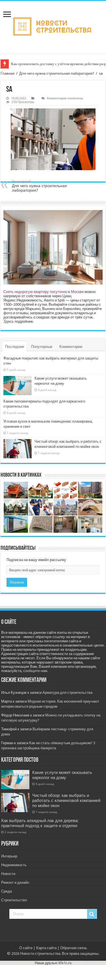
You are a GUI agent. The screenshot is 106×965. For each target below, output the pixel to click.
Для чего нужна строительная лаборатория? (56, 73)
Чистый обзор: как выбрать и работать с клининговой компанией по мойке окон (66, 800)
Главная (7, 73)
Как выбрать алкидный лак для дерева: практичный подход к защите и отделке (40, 823)
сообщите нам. (35, 671)
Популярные (41, 347)
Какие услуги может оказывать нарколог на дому (62, 775)
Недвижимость (14, 865)
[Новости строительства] (53, 27)
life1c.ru (65, 963)
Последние (14, 347)
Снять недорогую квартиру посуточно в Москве (43, 292)
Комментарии (70, 347)
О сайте (26, 948)
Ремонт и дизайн (15, 882)
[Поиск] (92, 914)
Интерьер (9, 856)
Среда (6, 891)
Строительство (14, 900)
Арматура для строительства (67, 692)
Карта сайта (46, 948)
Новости (8, 874)
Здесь (8, 321)
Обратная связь (73, 948)
